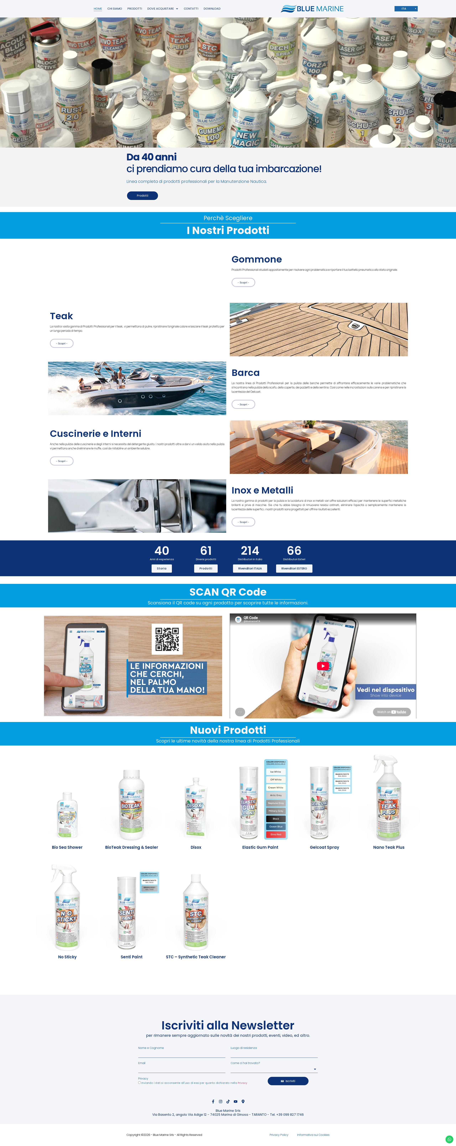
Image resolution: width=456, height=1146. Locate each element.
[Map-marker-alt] (243, 1101)
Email (141, 1063)
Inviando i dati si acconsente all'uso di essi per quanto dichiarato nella (194, 1083)
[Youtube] (235, 1101)
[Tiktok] (228, 1101)
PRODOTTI (134, 9)
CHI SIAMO (114, 9)
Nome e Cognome (151, 1048)
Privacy (143, 1078)
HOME (98, 9)
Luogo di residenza (244, 1048)
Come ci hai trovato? (245, 1063)
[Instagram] (220, 1101)
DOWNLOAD (212, 9)
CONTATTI (191, 9)
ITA (404, 9)
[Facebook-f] (213, 1101)
